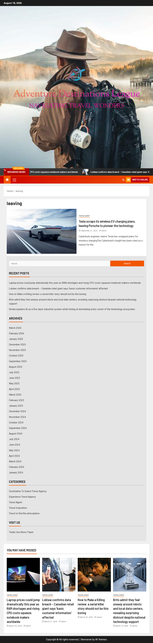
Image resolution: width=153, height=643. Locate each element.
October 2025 (16, 355)
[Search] (123, 180)
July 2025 (14, 372)
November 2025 (17, 350)
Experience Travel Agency (22, 496)
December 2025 (17, 344)
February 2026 (16, 333)
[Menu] (14, 180)
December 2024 (17, 411)
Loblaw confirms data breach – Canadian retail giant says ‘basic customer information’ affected (58, 288)
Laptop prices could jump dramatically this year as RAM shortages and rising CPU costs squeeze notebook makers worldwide (75, 282)
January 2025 (16, 405)
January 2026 (16, 339)
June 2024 (14, 444)
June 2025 (14, 378)
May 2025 (14, 383)
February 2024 (16, 467)
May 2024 (14, 450)
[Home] (7, 180)
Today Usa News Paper (21, 532)
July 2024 (14, 439)
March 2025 (15, 394)
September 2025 (18, 361)
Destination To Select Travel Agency (28, 491)
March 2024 (15, 461)
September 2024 (18, 428)
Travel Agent (84, 216)
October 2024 (16, 422)
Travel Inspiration (18, 507)
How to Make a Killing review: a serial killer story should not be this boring (47, 294)
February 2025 (16, 400)
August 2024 (15, 433)
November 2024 (17, 417)
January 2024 (16, 472)
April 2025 (14, 389)
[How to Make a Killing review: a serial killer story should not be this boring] (94, 575)
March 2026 (15, 328)
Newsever (86, 639)
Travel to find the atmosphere (24, 513)
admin (104, 231)
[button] (14, 180)
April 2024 (14, 456)
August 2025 (15, 366)
